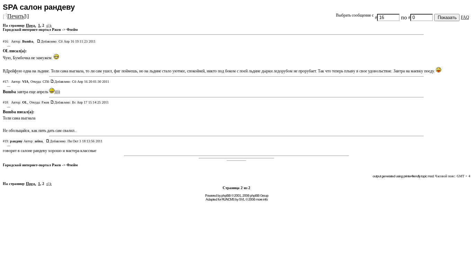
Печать (15, 16)
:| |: (49, 25)
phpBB (226, 195)
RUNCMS (228, 199)
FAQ (465, 17)
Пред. (31, 25)
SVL (242, 199)
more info (262, 199)
